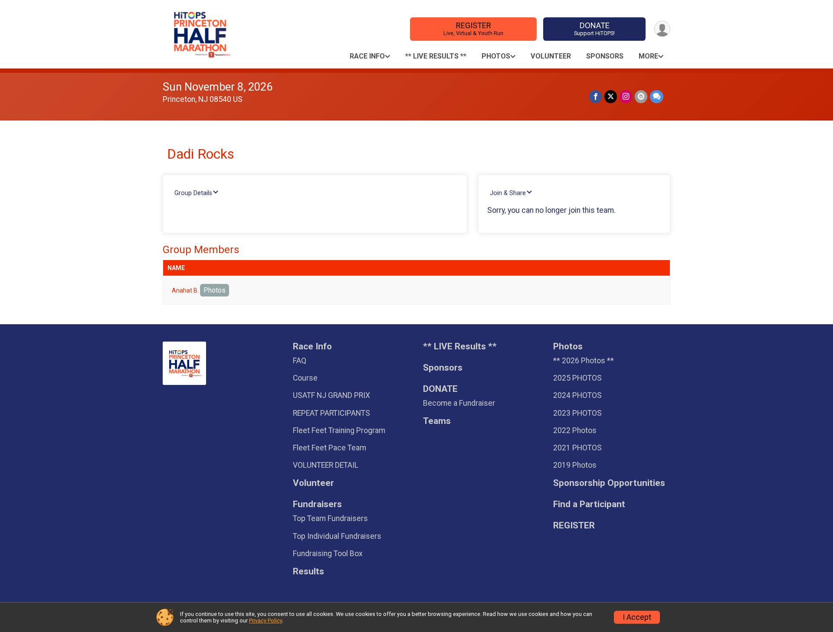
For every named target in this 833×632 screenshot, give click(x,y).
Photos (496, 56)
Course (305, 378)
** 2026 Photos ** (583, 360)
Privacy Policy (265, 620)
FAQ (299, 360)
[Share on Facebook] (595, 96)
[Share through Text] (656, 96)
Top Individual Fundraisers (337, 536)
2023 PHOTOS (577, 413)
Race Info (367, 56)
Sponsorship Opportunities (609, 483)
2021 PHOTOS (577, 447)
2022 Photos (575, 430)
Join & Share (508, 193)
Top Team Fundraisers (330, 518)
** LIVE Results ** (435, 56)
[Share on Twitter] (610, 96)
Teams (437, 421)
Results (308, 572)
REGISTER (473, 28)
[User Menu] (662, 29)
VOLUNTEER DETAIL (325, 465)
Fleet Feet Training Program (339, 430)
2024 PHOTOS (577, 395)
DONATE (594, 28)
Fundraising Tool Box (328, 553)
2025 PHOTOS (577, 378)
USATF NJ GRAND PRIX (331, 395)
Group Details (193, 193)
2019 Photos (575, 465)
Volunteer (551, 56)
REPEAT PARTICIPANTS (331, 413)
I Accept (637, 617)
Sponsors (604, 56)
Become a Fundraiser (459, 403)
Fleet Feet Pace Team (329, 447)
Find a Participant (589, 504)
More (648, 56)
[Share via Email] (641, 96)
